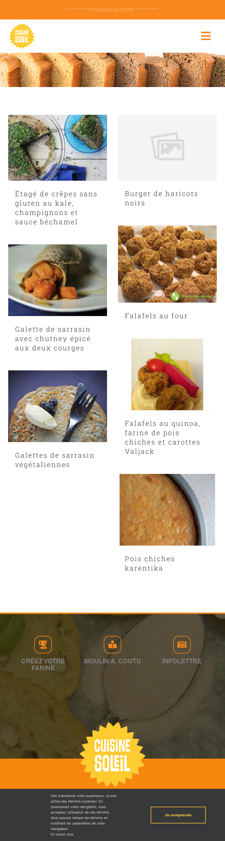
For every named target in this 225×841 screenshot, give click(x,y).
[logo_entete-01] (22, 24)
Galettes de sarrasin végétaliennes (55, 460)
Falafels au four (156, 315)
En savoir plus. (63, 834)
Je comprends (178, 815)
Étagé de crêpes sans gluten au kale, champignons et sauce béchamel (56, 207)
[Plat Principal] (57, 148)
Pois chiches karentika (150, 563)
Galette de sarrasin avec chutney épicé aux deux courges (53, 338)
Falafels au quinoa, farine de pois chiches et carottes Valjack (163, 437)
